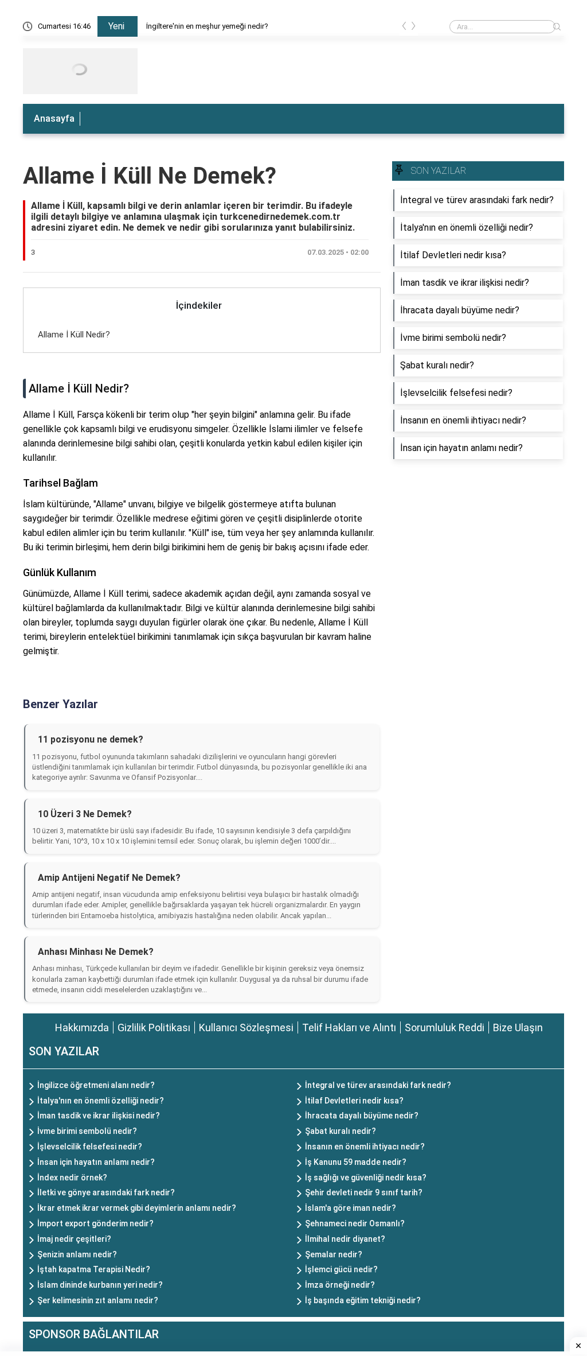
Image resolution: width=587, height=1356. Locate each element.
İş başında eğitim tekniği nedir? (363, 1300)
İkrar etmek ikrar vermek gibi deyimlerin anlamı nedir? (136, 1208)
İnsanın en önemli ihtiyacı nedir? (365, 1146)
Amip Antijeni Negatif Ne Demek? (109, 877)
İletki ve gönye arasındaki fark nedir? (106, 1192)
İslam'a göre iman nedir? (350, 1208)
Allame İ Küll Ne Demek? (149, 175)
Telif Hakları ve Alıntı (349, 1027)
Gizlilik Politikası (154, 1027)
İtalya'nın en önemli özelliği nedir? (100, 1100)
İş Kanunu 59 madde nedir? (355, 1162)
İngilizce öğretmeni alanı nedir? (96, 1085)
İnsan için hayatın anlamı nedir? (96, 1162)
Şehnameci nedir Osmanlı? (355, 1223)
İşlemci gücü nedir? (341, 1269)
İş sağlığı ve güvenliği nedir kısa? (365, 1177)
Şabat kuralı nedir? (340, 1131)
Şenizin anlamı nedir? (77, 1254)
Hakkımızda (82, 1027)
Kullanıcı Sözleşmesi (246, 1027)
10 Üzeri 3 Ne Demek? (85, 814)
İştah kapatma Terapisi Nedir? (93, 1269)
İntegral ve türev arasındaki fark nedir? (378, 1085)
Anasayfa (54, 118)
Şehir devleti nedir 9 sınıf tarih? (363, 1192)
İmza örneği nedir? (340, 1284)
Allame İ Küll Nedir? (74, 334)
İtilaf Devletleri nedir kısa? (354, 1100)
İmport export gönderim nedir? (95, 1223)
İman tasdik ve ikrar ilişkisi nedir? (98, 1115)
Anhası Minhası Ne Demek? (96, 951)
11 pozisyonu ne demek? (90, 739)
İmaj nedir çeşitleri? (74, 1239)
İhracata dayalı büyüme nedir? (361, 1115)
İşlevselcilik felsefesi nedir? (89, 1146)
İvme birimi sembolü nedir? (87, 1131)
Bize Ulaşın (518, 1027)
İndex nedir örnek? (72, 1177)
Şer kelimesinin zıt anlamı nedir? (97, 1300)
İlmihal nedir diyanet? (345, 1239)
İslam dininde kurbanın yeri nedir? (100, 1284)
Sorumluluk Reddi (444, 1027)
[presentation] (404, 28)
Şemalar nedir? (333, 1254)
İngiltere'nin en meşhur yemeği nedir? (207, 26)
